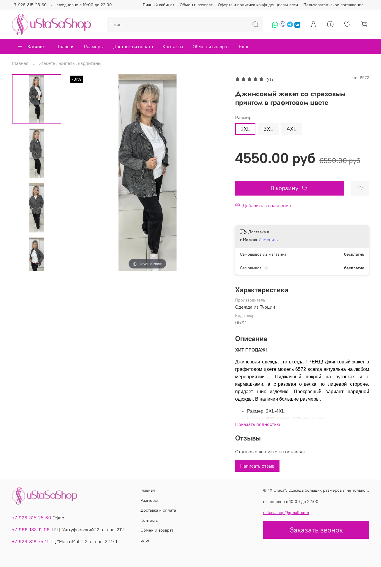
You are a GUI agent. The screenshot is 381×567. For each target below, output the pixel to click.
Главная (66, 46)
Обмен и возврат (196, 4)
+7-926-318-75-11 (30, 541)
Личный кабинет (158, 4)
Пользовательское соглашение (333, 4)
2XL (245, 128)
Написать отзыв (257, 466)
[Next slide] (36, 263)
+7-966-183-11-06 (31, 529)
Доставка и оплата (133, 46)
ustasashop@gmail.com (286, 512)
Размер (243, 117)
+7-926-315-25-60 (29, 4)
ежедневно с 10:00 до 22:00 (84, 4)
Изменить (268, 239)
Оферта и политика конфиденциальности (258, 4)
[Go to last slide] (81, 172)
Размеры (94, 46)
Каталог (36, 46)
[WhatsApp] (275, 26)
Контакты (173, 46)
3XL (268, 128)
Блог (244, 46)
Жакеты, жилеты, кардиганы (70, 63)
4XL (291, 128)
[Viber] (282, 26)
